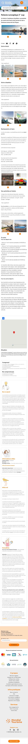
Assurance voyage (14, 695)
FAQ (14, 694)
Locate (3, 318)
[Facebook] (10, 730)
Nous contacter (14, 692)
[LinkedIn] (14, 730)
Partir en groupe (14, 708)
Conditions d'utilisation (14, 682)
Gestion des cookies (14, 680)
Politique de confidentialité (14, 677)
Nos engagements (14, 707)
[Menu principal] (21, 2)
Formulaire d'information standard (14, 685)
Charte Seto (14, 710)
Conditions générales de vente (14, 684)
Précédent (8, 37)
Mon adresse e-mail (4, 638)
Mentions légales (14, 675)
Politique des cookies (14, 679)
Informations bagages (14, 699)
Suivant (20, 37)
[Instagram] (18, 730)
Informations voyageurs (14, 697)
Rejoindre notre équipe (14, 700)
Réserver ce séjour (14, 741)
